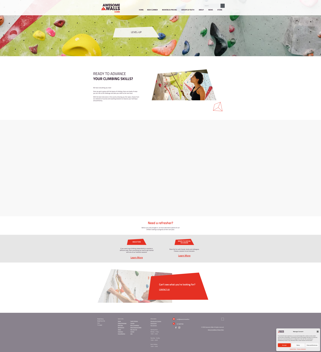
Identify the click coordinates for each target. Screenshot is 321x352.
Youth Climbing (134, 321)
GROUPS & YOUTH (187, 9)
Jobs (131, 334)
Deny (298, 345)
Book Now (120, 325)
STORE (219, 9)
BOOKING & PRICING (169, 9)
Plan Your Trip (133, 329)
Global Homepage (122, 323)
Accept (284, 345)
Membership (121, 327)
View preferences (312, 345)
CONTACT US (164, 289)
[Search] (223, 6)
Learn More (137, 257)
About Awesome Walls (135, 327)
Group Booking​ (121, 334)
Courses (132, 323)
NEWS (210, 9)
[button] (317, 331)
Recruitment (154, 325)
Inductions (120, 332)
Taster (119, 329)
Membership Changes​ (156, 321)
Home (119, 321)
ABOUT (201, 9)
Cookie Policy (293, 349)
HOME (141, 9)
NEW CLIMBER (152, 9)
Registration (154, 323)
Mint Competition (134, 325)
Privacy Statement (301, 349)
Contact (132, 332)
